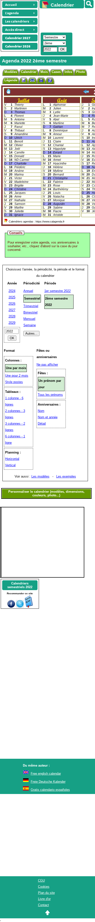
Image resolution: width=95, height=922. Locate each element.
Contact (43, 905)
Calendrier (29, 72)
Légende (10, 80)
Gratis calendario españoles (50, 790)
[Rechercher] (89, 4)
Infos (68, 72)
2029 (12, 323)
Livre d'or (44, 899)
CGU (41, 880)
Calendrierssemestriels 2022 (19, 585)
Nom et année (47, 417)
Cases (56, 72)
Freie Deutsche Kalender (48, 781)
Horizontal (12, 459)
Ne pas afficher (47, 364)
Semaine (29, 325)
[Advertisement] (65, 20)
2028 (12, 316)
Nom (41, 411)
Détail (42, 423)
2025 (12, 297)
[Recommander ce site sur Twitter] (20, 606)
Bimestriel (30, 312)
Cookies (43, 886)
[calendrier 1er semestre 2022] (86, 91)
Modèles (10, 72)
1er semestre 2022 (57, 291)
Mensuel (29, 319)
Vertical (10, 465)
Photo (80, 72)
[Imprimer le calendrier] (41, 81)
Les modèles (40, 476)
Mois (44, 72)
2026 (12, 303)
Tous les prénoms (50, 395)
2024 (12, 291)
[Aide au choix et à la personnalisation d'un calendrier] (50, 81)
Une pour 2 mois (16, 375)
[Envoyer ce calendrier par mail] (32, 80)
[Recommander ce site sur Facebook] (11, 606)
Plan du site (46, 893)
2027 (12, 310)
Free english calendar (46, 773)
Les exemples (66, 476)
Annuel (28, 291)
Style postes (14, 382)
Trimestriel (30, 306)
